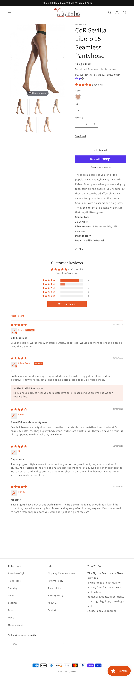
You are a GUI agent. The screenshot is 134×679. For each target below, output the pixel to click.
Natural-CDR (78, 97)
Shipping (92, 69)
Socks (11, 595)
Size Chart (80, 136)
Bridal (11, 610)
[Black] (19, 107)
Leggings (12, 602)
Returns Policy (55, 580)
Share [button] (82, 249)
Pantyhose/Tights (17, 573)
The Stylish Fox (70, 672)
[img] (19, 325)
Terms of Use (54, 588)
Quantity (79, 117)
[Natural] (28, 125)
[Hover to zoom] (37, 60)
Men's (11, 617)
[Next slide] (63, 59)
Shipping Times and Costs (61, 573)
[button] (9, 12)
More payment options (101, 167)
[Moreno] (56, 107)
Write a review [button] (66, 304)
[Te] (47, 125)
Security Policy (55, 595)
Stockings (13, 588)
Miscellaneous (15, 624)
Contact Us (53, 610)
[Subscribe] (63, 644)
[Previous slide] (11, 59)
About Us (53, 602)
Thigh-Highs (14, 580)
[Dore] (37, 107)
